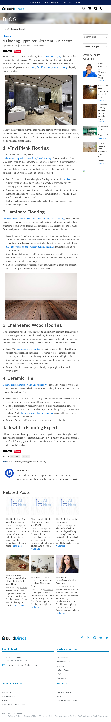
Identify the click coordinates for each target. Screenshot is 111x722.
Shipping (60, 666)
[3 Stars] (8, 461)
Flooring (14, 28)
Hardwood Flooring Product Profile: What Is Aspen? (102, 112)
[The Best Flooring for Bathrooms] (67, 506)
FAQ (59, 674)
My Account (62, 657)
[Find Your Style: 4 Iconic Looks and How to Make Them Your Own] (42, 564)
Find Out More (69, 2)
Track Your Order (64, 661)
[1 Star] (4, 461)
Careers (6, 700)
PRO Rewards (8, 696)
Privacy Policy (15, 716)
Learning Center (64, 692)
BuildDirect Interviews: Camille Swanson (66, 580)
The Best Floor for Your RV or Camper (15, 520)
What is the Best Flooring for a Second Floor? (103, 91)
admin (23, 525)
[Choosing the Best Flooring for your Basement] (42, 506)
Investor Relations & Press (14, 704)
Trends (22, 28)
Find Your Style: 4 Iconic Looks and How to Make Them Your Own (42, 581)
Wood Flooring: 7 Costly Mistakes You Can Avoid (102, 71)
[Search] (105, 37)
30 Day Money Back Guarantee (93, 716)
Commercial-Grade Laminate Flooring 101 (103, 131)
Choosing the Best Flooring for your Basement (40, 522)
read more (17, 545)
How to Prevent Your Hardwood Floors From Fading (102, 151)
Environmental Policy (65, 716)
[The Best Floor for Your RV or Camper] (17, 506)
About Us (6, 692)
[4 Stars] (9, 461)
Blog (59, 696)
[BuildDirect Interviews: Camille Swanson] (67, 564)
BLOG (9, 19)
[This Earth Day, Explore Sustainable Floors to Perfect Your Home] (17, 563)
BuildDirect (39, 45)
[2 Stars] (6, 461)
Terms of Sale (46, 716)
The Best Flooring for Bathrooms (67, 520)
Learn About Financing (67, 700)
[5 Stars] (11, 461)
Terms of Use (30, 716)
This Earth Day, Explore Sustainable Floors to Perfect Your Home (16, 579)
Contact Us (62, 678)
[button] (84, 8)
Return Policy (63, 670)
